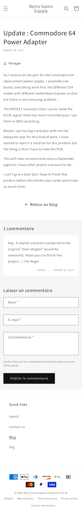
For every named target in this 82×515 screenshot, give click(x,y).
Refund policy (25, 498)
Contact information (43, 505)
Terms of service (47, 498)
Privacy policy (69, 498)
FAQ (12, 447)
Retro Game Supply (34, 492)
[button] (6, 9)
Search (14, 416)
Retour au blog (43, 204)
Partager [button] (15, 63)
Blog (12, 437)
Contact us (17, 427)
